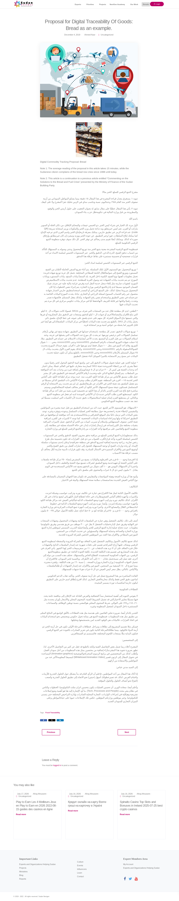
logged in (57, 765)
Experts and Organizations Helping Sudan (37, 864)
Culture (80, 862)
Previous (51, 732)
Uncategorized (107, 35)
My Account (128, 864)
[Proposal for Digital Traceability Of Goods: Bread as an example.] (89, 80)
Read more (21, 814)
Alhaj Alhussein (39, 794)
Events (80, 865)
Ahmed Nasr (89, 35)
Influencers (82, 869)
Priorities (90, 4)
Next (127, 732)
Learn (79, 873)
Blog (21, 875)
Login (157, 4)
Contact (80, 876)
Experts (78, 4)
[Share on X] (51, 720)
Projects (102, 4)
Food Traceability (52, 713)
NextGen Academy (117, 4)
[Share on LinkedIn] (60, 720)
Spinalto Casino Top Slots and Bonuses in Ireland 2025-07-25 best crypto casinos (141, 805)
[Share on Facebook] (43, 720)
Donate (146, 4)
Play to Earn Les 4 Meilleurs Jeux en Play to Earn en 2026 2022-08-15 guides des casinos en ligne (36, 805)
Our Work (134, 4)
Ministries (23, 872)
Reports (22, 879)
